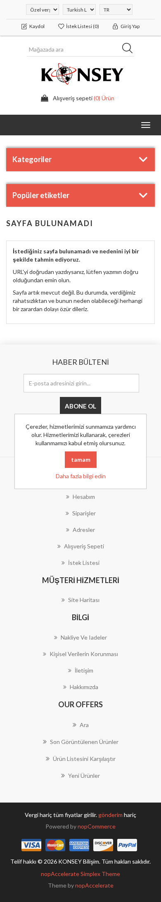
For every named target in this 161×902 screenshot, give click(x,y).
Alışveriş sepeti (84, 546)
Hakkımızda (84, 686)
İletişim (84, 670)
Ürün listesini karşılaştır (84, 758)
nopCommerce (97, 826)
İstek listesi (83, 562)
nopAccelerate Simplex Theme (80, 873)
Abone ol (80, 406)
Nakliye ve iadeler (84, 637)
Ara (130, 50)
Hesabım (84, 496)
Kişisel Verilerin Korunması (84, 653)
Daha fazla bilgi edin (81, 475)
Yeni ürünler (84, 775)
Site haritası (83, 599)
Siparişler (84, 513)
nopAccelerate (94, 885)
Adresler (84, 529)
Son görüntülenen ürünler (84, 741)
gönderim (111, 814)
